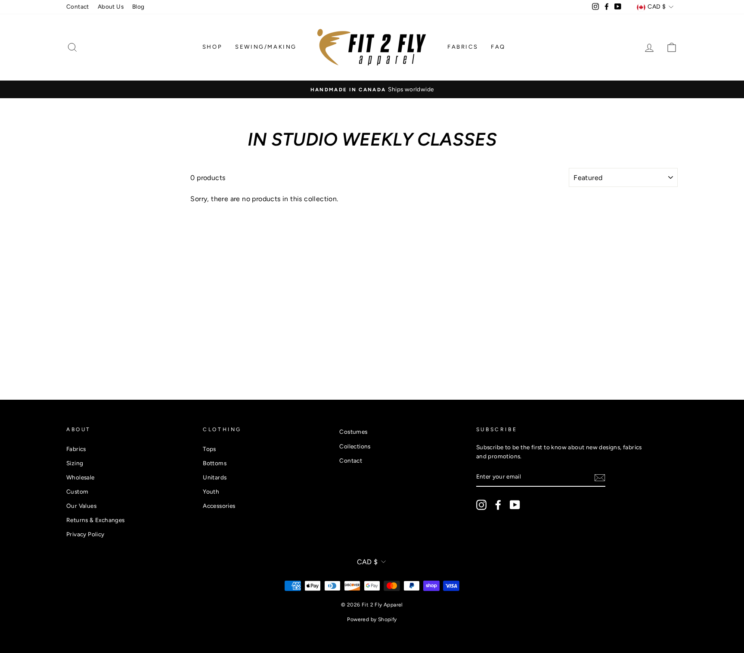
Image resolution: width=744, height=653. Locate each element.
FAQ (498, 47)
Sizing (74, 463)
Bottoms (214, 463)
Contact (77, 6)
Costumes (353, 431)
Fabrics (462, 47)
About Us (111, 6)
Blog (138, 6)
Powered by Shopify (372, 619)
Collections (354, 446)
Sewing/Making (266, 47)
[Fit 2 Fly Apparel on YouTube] (515, 505)
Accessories (219, 505)
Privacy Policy (85, 534)
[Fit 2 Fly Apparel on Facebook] (498, 505)
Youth (211, 491)
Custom (77, 491)
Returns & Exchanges (95, 519)
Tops (209, 448)
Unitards (214, 477)
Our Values (81, 505)
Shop (212, 47)
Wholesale (80, 477)
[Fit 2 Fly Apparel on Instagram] (481, 505)
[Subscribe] (599, 477)
